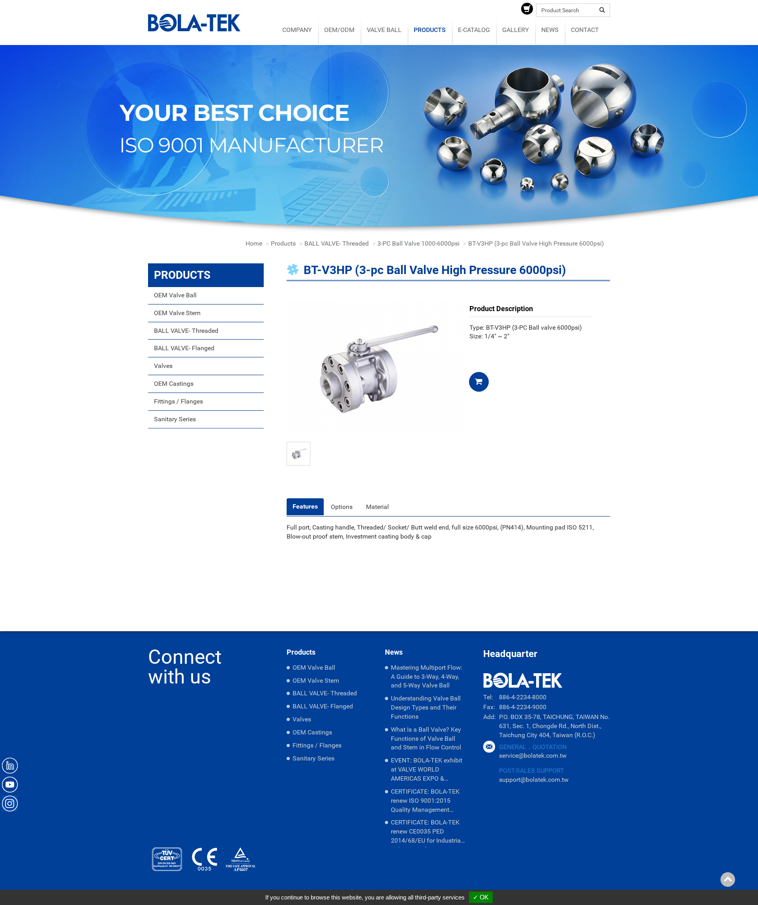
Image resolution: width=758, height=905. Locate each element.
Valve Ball (384, 30)
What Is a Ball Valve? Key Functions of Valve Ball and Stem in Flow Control (426, 738)
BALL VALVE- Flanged (184, 348)
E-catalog (474, 30)
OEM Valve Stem (177, 313)
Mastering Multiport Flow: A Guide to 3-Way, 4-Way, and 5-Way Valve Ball (426, 676)
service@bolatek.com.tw (533, 755)
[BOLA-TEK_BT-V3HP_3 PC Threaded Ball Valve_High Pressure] (375, 366)
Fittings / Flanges (178, 401)
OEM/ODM (339, 30)
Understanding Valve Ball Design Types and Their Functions (426, 707)
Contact (585, 30)
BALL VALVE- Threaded (336, 243)
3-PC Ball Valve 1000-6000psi (418, 243)
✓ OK (481, 897)
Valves (163, 366)
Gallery (515, 30)
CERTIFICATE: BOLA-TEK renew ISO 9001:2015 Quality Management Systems (425, 802)
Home (254, 243)
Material (377, 507)
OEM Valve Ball (175, 295)
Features (305, 506)
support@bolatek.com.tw (533, 779)
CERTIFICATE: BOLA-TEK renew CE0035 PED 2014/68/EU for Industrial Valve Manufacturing (426, 833)
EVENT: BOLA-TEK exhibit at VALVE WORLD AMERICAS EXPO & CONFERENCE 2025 (426, 771)
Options (342, 507)
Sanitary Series (175, 419)
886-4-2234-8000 (522, 697)
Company (297, 30)
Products (430, 30)
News (550, 30)
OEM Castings (173, 383)
